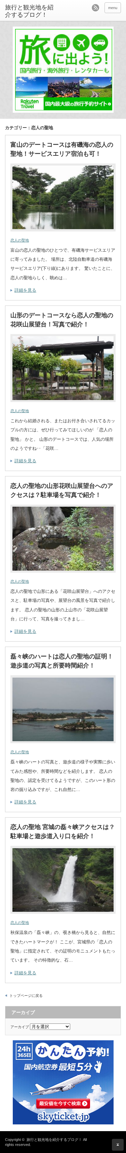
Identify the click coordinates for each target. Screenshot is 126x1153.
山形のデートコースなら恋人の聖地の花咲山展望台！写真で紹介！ (61, 320)
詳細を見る (25, 290)
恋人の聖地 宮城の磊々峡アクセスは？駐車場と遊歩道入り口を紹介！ (62, 831)
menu (112, 8)
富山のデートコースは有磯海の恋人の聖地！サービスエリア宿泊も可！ (61, 149)
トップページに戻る (26, 996)
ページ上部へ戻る (118, 1145)
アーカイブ (19, 1027)
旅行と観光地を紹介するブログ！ (29, 11)
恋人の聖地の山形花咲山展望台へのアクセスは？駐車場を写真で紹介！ (61, 490)
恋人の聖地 (19, 240)
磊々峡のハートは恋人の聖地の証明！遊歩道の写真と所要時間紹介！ (61, 661)
